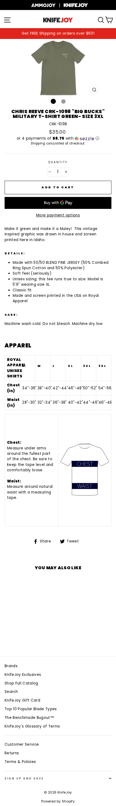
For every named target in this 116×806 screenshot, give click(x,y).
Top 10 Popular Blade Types (31, 709)
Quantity (58, 162)
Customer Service (22, 744)
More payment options (58, 215)
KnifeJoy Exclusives (23, 674)
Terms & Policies (20, 761)
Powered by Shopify (58, 801)
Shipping (38, 143)
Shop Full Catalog (21, 683)
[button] (58, 138)
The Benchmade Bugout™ (29, 717)
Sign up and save (24, 779)
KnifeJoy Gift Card (22, 700)
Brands (11, 666)
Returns (12, 753)
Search (11, 691)
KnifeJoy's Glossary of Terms (32, 726)
